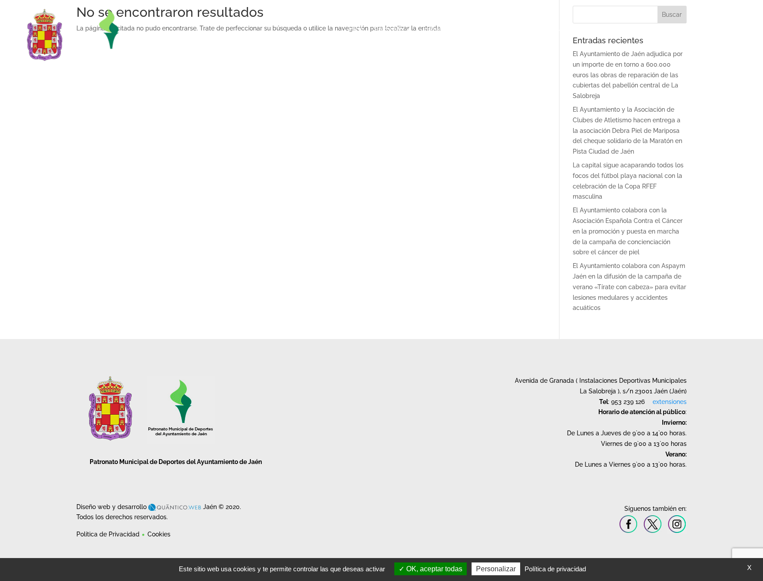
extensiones (670, 401)
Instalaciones (442, 29)
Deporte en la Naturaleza (658, 29)
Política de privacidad (555, 569)
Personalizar (496, 569)
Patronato (388, 29)
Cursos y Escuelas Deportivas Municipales (541, 29)
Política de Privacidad (108, 534)
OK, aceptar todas (433, 569)
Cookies (158, 534)
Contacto (718, 29)
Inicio (355, 29)
